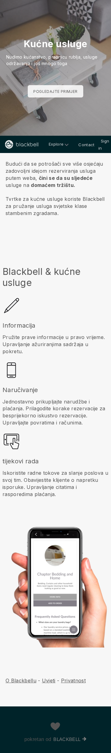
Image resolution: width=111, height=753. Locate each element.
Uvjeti (49, 680)
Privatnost (73, 680)
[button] (55, 191)
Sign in (103, 145)
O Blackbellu (21, 680)
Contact (86, 144)
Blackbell (66, 739)
